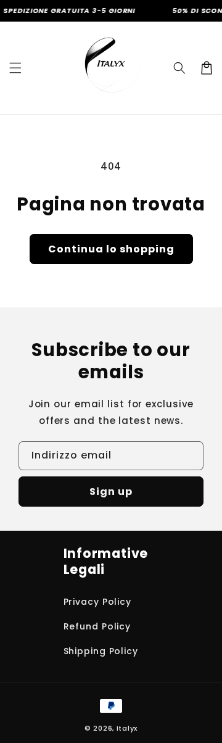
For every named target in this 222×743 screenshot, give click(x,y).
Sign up (111, 491)
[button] (15, 67)
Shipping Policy (101, 651)
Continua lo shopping (111, 249)
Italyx (127, 728)
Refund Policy (97, 626)
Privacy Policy (98, 602)
